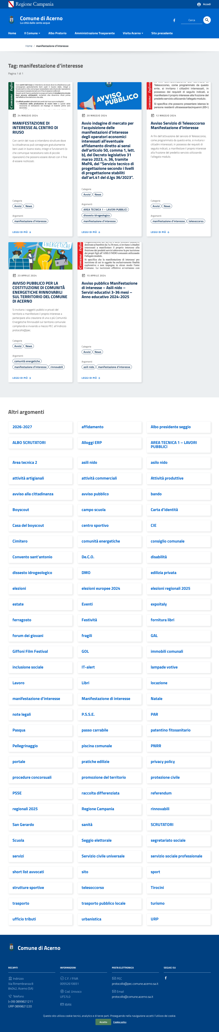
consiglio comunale (167, 541)
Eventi (87, 604)
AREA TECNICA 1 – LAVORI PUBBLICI (105, 209)
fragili (87, 635)
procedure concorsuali (31, 777)
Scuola (18, 840)
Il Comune (31, 33)
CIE (153, 525)
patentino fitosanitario (171, 730)
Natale (156, 698)
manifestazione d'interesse (30, 221)
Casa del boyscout (28, 525)
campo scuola (94, 509)
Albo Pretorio (57, 33)
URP (154, 919)
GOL (85, 651)
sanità (87, 824)
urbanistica (91, 919)
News (28, 206)
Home (12, 33)
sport (155, 872)
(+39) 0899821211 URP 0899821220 (20, 1004)
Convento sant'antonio (32, 557)
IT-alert (88, 667)
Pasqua (18, 730)
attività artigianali (28, 478)
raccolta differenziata (100, 793)
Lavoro (18, 683)
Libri (85, 683)
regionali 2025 (25, 809)
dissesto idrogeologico (96, 215)
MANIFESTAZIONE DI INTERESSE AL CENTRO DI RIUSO (35, 127)
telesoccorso (196, 221)
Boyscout (20, 509)
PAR (154, 714)
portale (18, 761)
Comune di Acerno (41, 19)
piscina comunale (97, 746)
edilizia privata (163, 572)
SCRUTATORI (162, 824)
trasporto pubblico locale (103, 903)
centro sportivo (95, 525)
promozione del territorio (104, 777)
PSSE (17, 793)
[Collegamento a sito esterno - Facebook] (174, 20)
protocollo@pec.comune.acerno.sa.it (135, 983)
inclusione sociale (27, 667)
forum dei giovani (27, 635)
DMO (86, 572)
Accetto (103, 1022)
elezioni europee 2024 (101, 588)
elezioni (19, 588)
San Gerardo (23, 824)
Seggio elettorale (97, 840)
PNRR (156, 746)
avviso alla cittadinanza (32, 494)
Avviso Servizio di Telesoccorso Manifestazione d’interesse (178, 125)
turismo (158, 903)
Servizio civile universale (103, 856)
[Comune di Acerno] (11, 19)
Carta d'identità (164, 509)
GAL (154, 635)
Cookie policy (119, 1022)
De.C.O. (88, 557)
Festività (89, 620)
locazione (159, 683)
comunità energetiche (27, 361)
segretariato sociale (168, 840)
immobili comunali (167, 651)
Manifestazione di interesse (106, 698)
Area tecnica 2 (24, 462)
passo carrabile (95, 730)
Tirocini (157, 887)
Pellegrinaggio (25, 746)
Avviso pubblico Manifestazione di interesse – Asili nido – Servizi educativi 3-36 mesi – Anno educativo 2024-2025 (109, 290)
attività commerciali (99, 478)
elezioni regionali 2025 (170, 588)
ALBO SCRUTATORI (29, 442)
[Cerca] (207, 20)
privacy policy (163, 761)
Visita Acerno (132, 33)
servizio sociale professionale (176, 856)
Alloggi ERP (92, 442)
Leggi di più (20, 232)
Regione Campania (98, 809)
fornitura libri (162, 620)
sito (85, 872)
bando (156, 494)
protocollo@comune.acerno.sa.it (132, 996)
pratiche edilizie (95, 761)
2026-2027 (22, 427)
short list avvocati (28, 872)
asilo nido (159, 462)
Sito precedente (162, 33)
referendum (161, 793)
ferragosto (21, 620)
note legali (21, 714)
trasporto (20, 903)
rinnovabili (56, 367)
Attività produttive (167, 478)
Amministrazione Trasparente (95, 33)
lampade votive (164, 667)
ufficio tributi (24, 919)
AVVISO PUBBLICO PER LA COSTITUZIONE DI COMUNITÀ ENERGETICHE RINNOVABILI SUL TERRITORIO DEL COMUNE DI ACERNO (39, 292)
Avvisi (18, 206)
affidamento (93, 427)
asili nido (88, 367)
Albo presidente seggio (171, 427)
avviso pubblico (95, 494)
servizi (18, 856)
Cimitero (20, 541)
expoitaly (159, 604)
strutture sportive (28, 887)
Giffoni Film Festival (30, 651)
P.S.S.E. (88, 714)
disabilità (159, 557)
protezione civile (165, 777)
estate (18, 604)
